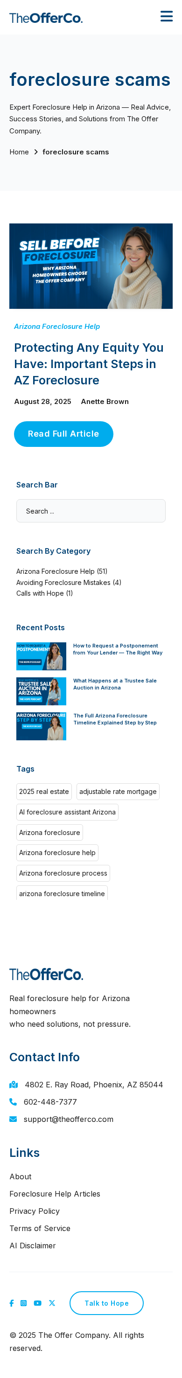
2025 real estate (44, 791)
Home (19, 151)
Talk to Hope (106, 1303)
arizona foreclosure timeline (62, 894)
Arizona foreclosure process (63, 873)
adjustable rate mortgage (118, 791)
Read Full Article (63, 433)
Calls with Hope (40, 593)
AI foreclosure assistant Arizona (67, 812)
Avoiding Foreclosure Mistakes (63, 582)
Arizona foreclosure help (57, 852)
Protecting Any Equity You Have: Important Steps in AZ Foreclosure (89, 364)
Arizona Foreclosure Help (57, 326)
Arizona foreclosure (49, 832)
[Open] (167, 16)
